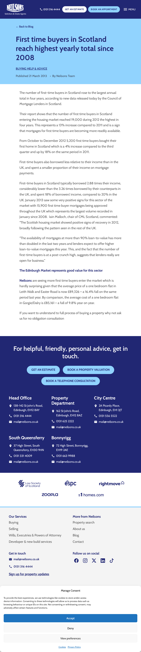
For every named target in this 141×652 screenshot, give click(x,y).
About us (79, 529)
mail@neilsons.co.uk (26, 421)
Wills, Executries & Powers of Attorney (35, 535)
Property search (84, 522)
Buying (13, 522)
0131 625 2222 (65, 421)
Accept (70, 618)
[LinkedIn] (102, 560)
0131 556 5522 (108, 416)
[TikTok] (111, 560)
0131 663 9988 (65, 456)
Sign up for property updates (29, 574)
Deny (70, 628)
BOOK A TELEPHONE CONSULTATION (70, 381)
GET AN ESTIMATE (74, 9)
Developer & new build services (30, 542)
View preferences (70, 638)
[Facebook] (76, 560)
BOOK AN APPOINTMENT (104, 9)
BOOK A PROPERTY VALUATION (88, 369)
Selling (13, 529)
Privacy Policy (74, 647)
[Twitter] (94, 560)
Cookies (62, 647)
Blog (76, 535)
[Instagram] (85, 560)
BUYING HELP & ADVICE (31, 68)
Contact (78, 542)
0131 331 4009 (23, 456)
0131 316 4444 (22, 416)
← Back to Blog (24, 26)
